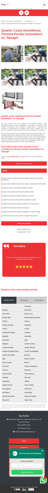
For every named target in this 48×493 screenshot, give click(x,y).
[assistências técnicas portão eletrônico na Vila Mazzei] (36, 77)
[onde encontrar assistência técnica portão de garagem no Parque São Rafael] (12, 101)
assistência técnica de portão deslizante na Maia (17, 188)
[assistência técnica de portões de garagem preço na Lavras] (36, 54)
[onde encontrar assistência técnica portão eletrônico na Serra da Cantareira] (12, 54)
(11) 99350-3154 (13, 156)
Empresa (24, 447)
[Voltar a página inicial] (5, 4)
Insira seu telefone (27, 461)
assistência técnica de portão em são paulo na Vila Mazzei (20, 204)
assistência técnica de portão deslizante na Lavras (18, 196)
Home (24, 441)
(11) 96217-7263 (24, 232)
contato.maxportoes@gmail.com (24, 432)
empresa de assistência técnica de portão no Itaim (18, 192)
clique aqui (24, 156)
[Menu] (44, 4)
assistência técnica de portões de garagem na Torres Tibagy (21, 212)
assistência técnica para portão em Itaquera (16, 208)
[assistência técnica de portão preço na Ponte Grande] (12, 77)
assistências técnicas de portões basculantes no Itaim (19, 200)
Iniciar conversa (27, 472)
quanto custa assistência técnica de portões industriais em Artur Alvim (24, 184)
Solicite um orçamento (24, 163)
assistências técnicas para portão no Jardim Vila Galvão (19, 216)
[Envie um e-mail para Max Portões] (26, 12)
